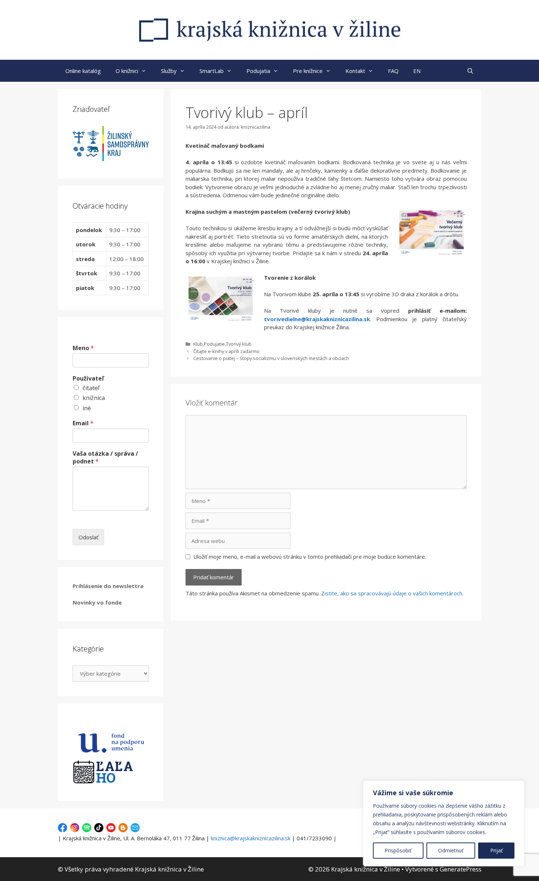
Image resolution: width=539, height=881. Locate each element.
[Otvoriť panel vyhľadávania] (470, 71)
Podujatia (258, 70)
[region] (443, 823)
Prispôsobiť (398, 850)
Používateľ (88, 378)
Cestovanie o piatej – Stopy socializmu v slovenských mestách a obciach (271, 358)
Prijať (496, 850)
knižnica (93, 398)
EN (417, 70)
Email (83, 423)
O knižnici (126, 70)
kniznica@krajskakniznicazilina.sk (250, 838)
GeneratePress (460, 869)
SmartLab (211, 70)
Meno (83, 348)
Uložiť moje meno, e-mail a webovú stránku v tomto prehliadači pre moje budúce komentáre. (309, 556)
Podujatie (214, 344)
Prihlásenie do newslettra (108, 586)
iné (86, 408)
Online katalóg (83, 70)
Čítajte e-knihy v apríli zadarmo (226, 351)
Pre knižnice (308, 70)
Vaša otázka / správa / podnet (105, 457)
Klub (198, 344)
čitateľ (90, 388)
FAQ (393, 70)
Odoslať (88, 537)
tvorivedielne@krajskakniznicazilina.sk (317, 319)
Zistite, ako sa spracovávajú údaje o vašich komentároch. (392, 593)
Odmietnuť (450, 850)
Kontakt (355, 70)
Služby (169, 70)
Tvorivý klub (239, 344)
